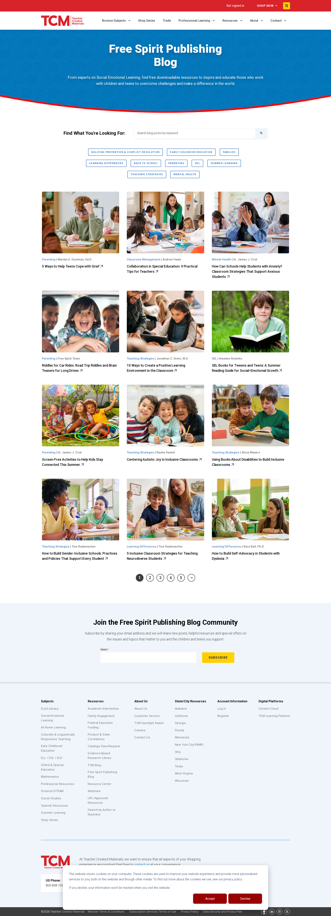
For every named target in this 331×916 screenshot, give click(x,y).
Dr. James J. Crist (245, 259)
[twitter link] (287, 911)
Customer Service (147, 716)
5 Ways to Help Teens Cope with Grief (71, 266)
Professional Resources (57, 784)
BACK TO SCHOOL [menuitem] (146, 163)
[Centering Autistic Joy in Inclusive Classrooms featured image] (165, 415)
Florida (179, 730)
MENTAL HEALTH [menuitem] (185, 174)
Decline (245, 898)
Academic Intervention (103, 708)
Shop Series (146, 20)
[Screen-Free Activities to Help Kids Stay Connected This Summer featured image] (80, 415)
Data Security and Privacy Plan (222, 911)
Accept (210, 898)
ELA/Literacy (49, 708)
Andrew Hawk (171, 259)
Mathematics (50, 776)
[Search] (261, 133)
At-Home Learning (53, 727)
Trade (167, 20)
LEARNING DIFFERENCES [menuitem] (106, 163)
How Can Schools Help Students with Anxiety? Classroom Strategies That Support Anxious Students (247, 271)
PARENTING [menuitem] (176, 163)
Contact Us (142, 737)
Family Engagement (101, 716)
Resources (230, 20)
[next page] (191, 578)
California (181, 716)
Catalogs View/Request (104, 746)
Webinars (94, 791)
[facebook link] (264, 911)
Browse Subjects (114, 20)
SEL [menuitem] (197, 163)
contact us (142, 865)
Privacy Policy (190, 911)
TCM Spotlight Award (149, 723)
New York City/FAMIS (189, 744)
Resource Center (99, 784)
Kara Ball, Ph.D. (254, 546)
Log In (221, 708)
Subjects (47, 701)
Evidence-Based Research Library (99, 756)
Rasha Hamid (165, 452)
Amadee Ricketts (230, 358)
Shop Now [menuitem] (265, 5)
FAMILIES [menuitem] (229, 152)
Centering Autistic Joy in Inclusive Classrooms (162, 459)
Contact (276, 20)
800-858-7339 (55, 885)
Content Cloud (269, 708)
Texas (179, 766)
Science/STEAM (52, 791)
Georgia (180, 723)
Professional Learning (195, 20)
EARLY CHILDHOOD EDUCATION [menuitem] (191, 152)
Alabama (181, 708)
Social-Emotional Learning (52, 718)
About (254, 20)
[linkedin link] (272, 911)
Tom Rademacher (84, 546)
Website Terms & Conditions (106, 911)
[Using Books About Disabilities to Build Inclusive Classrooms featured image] (250, 415)
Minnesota (182, 737)
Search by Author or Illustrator (102, 812)
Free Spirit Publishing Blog (102, 774)
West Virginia (184, 773)
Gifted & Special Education (52, 767)
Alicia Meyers (251, 452)
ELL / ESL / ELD (51, 758)
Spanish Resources (54, 805)
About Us (141, 701)
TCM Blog (94, 765)
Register (223, 716)
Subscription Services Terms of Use (153, 911)
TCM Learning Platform (274, 716)
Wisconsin (182, 780)
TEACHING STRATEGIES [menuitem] (147, 174)
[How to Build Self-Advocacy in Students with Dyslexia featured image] (250, 509)
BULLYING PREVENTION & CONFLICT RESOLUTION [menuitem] (125, 152)
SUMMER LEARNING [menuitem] (224, 163)
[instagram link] (279, 911)
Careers (140, 730)
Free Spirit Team (69, 358)
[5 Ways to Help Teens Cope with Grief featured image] (80, 222)
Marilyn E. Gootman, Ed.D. (75, 259)
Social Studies (51, 798)
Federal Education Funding (100, 725)
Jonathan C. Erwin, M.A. (172, 358)
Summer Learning (53, 812)
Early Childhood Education (51, 748)
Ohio (178, 752)
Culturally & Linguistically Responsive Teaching (58, 737)
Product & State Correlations (99, 737)
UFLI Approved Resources (98, 800)
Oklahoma (181, 759)
